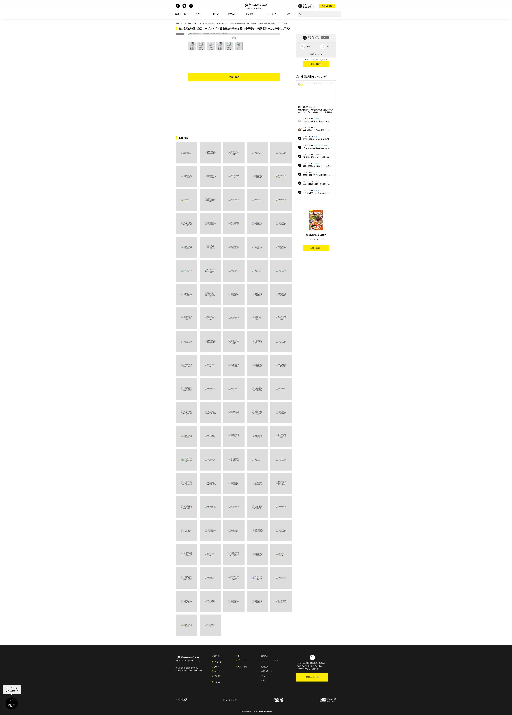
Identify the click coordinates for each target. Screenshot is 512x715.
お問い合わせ (266, 671)
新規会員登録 (327, 6)
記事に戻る (234, 77)
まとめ (217, 682)
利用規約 (265, 667)
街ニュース (180, 14)
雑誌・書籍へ (316, 248)
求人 (263, 676)
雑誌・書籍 (242, 667)
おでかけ (232, 14)
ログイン (325, 38)
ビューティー (271, 14)
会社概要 (265, 656)
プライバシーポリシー (269, 661)
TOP (177, 24)
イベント (199, 14)
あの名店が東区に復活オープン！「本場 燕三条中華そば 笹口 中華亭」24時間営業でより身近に (240, 24)
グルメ (216, 14)
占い (289, 14)
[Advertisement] (234, 58)
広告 (263, 680)
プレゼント (251, 14)
